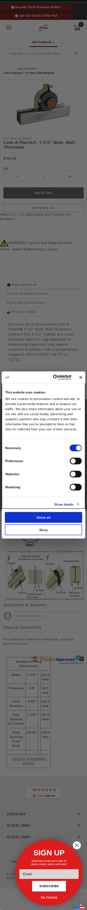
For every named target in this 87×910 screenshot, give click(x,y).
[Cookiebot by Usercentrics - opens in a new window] (53, 377)
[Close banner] (80, 377)
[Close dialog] (77, 845)
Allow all (44, 517)
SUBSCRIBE (49, 886)
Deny (43, 530)
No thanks (49, 897)
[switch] (76, 461)
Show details (63, 504)
